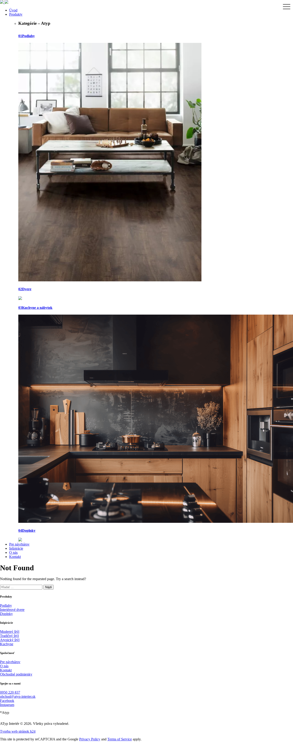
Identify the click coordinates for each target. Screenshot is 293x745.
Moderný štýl (9, 632)
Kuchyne (6, 644)
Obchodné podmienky (16, 674)
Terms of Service (119, 739)
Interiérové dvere (12, 610)
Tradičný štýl (9, 636)
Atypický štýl (9, 640)
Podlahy (6, 605)
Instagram (7, 705)
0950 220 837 (10, 692)
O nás (4, 666)
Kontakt (6, 670)
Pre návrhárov (10, 662)
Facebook (7, 701)
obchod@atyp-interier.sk (17, 696)
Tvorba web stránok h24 (17, 731)
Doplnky (6, 614)
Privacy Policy (89, 739)
